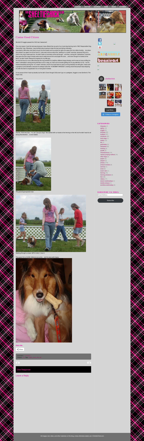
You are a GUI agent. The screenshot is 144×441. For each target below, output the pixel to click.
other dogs (103, 156)
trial (23, 357)
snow (102, 169)
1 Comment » (27, 355)
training (102, 173)
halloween (103, 146)
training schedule (105, 175)
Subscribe (110, 200)
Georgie (97, 7)
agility (102, 128)
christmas (103, 136)
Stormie (122, 7)
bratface (102, 134)
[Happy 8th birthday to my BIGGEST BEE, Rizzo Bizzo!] (102, 87)
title (38, 357)
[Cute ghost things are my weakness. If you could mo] (118, 87)
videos (102, 179)
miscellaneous (104, 152)
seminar (102, 167)
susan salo (103, 171)
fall (101, 142)
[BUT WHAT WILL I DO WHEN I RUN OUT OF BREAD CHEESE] (102, 103)
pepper (102, 161)
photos (34, 357)
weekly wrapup (105, 183)
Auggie (78, 7)
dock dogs (103, 138)
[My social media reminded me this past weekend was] (102, 95)
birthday (102, 132)
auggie (30, 357)
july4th (102, 150)
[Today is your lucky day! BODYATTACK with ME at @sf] (110, 95)
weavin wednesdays (106, 181)
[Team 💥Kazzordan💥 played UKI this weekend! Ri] (118, 103)
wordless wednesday (106, 185)
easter (102, 140)
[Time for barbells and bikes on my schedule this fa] (110, 87)
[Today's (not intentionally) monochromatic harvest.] (118, 95)
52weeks (103, 126)
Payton (87, 7)
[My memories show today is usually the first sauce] (110, 103)
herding (102, 148)
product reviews (105, 165)
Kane (106, 7)
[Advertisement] (104, 221)
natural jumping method (107, 154)
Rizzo (114, 7)
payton (102, 158)
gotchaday (103, 144)
